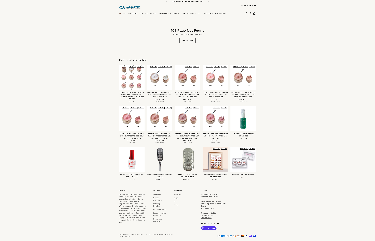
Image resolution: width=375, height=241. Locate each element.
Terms (176, 201)
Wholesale (157, 194)
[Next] (208, 1)
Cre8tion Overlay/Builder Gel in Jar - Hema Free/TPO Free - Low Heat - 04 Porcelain (215, 95)
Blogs (176, 198)
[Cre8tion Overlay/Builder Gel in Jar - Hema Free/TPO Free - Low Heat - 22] (215, 118)
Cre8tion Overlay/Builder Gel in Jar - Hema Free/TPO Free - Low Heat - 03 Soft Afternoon (187, 95)
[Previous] (167, 1)
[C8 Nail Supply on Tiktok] (252, 5)
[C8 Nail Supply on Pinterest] (250, 5)
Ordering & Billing (160, 209)
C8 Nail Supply (134, 234)
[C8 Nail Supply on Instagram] (245, 5)
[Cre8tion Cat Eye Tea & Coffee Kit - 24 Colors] (215, 159)
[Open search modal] (247, 13)
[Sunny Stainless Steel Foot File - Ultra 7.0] (159, 159)
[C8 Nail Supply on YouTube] (255, 5)
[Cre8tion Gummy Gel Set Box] (243, 159)
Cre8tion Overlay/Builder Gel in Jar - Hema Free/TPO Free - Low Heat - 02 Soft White (159, 95)
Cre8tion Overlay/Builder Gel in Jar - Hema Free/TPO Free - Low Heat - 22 (215, 136)
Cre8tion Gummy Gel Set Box (243, 175)
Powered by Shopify (125, 236)
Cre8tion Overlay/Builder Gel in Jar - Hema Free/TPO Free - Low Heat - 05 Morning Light (243, 95)
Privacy (176, 205)
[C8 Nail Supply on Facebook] (242, 5)
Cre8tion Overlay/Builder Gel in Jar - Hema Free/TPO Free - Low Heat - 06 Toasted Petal (132, 136)
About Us (177, 194)
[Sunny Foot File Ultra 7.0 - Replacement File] (187, 159)
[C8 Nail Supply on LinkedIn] (247, 5)
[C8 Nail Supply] (130, 7)
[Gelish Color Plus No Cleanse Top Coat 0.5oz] (132, 159)
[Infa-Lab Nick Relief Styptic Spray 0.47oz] (243, 118)
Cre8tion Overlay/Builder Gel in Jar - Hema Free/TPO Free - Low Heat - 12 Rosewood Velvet (187, 136)
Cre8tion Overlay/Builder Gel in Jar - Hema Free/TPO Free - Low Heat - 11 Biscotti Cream (159, 136)
